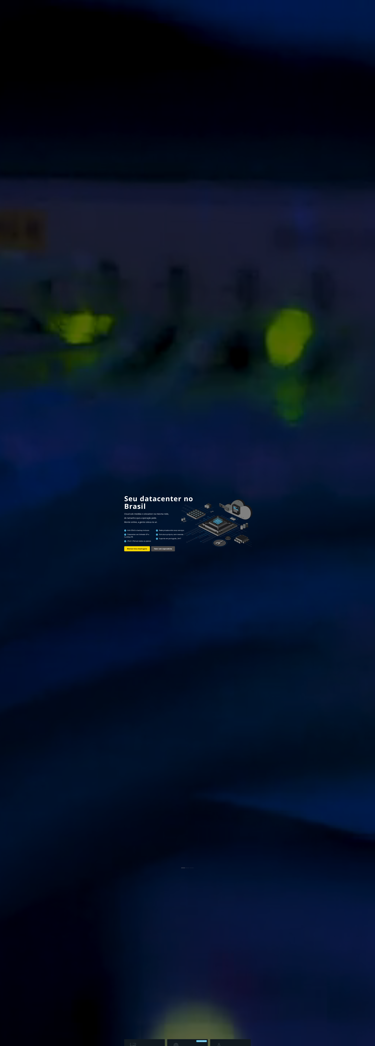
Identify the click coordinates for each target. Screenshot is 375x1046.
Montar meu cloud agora (137, 549)
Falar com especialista (163, 549)
